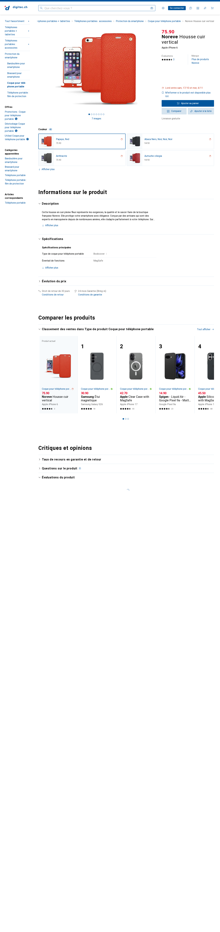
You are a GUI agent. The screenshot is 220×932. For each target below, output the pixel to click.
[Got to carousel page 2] (91, 114)
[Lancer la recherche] (41, 8)
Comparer (176, 111)
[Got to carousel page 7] (103, 114)
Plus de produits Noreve (200, 59)
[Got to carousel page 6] (101, 114)
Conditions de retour (53, 294)
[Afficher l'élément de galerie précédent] (38, 69)
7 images (96, 118)
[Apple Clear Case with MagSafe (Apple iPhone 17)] (135, 374)
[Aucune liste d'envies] (205, 8)
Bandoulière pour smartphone (16, 65)
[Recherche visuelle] (151, 8)
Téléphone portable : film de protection (18, 94)
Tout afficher (203, 329)
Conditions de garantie (90, 294)
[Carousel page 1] (89, 114)
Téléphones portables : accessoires (11, 44)
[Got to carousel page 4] (96, 114)
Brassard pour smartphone (14, 75)
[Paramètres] (163, 8)
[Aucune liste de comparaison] (197, 8)
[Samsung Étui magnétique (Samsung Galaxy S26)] (96, 374)
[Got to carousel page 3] (94, 114)
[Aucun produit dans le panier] (212, 8)
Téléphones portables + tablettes (11, 31)
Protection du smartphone (12, 56)
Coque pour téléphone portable (16, 85)
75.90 (168, 31)
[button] (188, 88)
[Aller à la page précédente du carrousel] (44, 375)
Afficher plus (48, 169)
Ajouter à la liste (203, 111)
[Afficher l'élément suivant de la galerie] (155, 69)
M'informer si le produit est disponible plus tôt (188, 94)
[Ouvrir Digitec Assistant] (190, 8)
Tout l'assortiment (14, 21)
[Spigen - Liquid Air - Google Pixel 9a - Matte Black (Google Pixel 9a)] (175, 374)
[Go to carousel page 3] (128, 419)
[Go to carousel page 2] (125, 419)
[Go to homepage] (16, 8)
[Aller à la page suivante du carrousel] (209, 375)
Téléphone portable (15, 175)
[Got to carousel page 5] (99, 114)
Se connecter (177, 8)
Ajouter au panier (190, 103)
